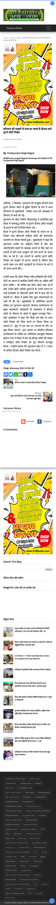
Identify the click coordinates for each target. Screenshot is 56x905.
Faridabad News (11, 801)
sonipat (44, 884)
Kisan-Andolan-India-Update (16, 843)
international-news (33, 833)
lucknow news (23, 847)
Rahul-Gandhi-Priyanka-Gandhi (17, 875)
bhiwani (38, 783)
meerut (44, 852)
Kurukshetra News (39, 843)
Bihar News (9, 788)
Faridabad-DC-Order (13, 806)
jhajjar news (10, 838)
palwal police (24, 861)
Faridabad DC (40, 797)
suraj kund (18, 888)
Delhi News (29, 792)
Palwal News (10, 861)
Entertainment (44, 792)
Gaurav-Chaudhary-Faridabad (38, 811)
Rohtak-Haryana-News (29, 879)
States (7, 888)
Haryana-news (11, 829)
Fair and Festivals (12, 797)
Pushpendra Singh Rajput (20, 153)
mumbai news (11, 856)
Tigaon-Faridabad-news (14, 893)
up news (38, 893)
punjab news (26, 870)
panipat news (10, 865)
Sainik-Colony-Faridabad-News (17, 884)
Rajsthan (37, 875)
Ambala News (10, 783)
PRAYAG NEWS (11, 870)
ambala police (25, 783)
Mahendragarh (39, 847)
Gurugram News (11, 815)
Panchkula (37, 861)
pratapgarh (34, 865)
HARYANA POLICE (12, 824)
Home (5, 38)
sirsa (36, 884)
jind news (22, 838)
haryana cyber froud (13, 820)
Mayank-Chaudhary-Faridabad (17, 852)
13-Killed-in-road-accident (15, 778)
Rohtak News (10, 879)
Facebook (47, 421)
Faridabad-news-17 (33, 806)
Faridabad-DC (27, 801)
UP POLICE (9, 898)
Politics (23, 865)
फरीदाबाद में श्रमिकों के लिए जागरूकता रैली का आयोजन (33, 669)
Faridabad (27, 797)
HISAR (42, 829)
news (23, 856)
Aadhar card (34, 778)
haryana (42, 815)
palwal (42, 856)
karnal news (35, 838)
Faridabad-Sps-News (13, 811)
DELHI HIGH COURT (13, 792)
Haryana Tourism (31, 824)
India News (17, 833)
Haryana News (15, 38)
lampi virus (9, 847)
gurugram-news (28, 815)
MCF (36, 852)
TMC (30, 893)
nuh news (32, 856)
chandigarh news (25, 788)
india (7, 833)
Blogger (30, 421)
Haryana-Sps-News (28, 829)
